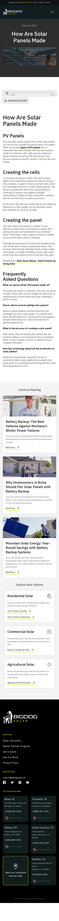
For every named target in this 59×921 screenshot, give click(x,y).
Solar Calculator (12, 740)
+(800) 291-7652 (40, 811)
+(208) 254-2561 (13, 811)
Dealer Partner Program (16, 746)
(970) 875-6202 (40, 874)
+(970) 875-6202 (40, 843)
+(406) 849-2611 (13, 840)
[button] (52, 12)
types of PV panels (30, 147)
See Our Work (10, 757)
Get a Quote (9, 751)
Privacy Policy (10, 762)
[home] (15, 12)
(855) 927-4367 (26, 2)
